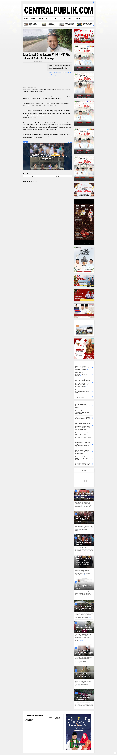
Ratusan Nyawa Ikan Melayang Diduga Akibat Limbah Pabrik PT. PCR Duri (83, 675)
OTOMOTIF (78, 18)
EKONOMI (41, 18)
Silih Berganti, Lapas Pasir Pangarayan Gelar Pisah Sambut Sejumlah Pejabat (69, 24)
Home (51, 715)
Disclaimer (51, 717)
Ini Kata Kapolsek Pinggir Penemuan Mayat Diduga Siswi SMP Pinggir (82, 697)
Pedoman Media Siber (57, 718)
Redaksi (57, 715)
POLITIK (56, 18)
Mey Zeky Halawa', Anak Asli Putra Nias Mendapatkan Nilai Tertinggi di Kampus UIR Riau (84, 652)
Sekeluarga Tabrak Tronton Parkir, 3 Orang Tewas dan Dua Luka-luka (83, 608)
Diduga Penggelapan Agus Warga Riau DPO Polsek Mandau (83, 586)
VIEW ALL (69, 142)
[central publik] (58, 15)
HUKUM (63, 18)
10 (76, 693)
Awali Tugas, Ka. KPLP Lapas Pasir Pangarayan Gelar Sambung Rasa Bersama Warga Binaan (51, 24)
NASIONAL (33, 18)
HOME (26, 18)
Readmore (47, 163)
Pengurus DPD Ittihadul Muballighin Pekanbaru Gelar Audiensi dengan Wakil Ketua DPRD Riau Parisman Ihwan (87, 23)
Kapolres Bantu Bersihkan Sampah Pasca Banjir (58, 79)
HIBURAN (70, 18)
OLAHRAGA (48, 18)
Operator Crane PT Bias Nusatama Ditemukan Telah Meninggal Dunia (83, 542)
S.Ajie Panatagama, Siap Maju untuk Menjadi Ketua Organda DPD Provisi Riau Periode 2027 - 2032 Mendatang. (34, 23)
